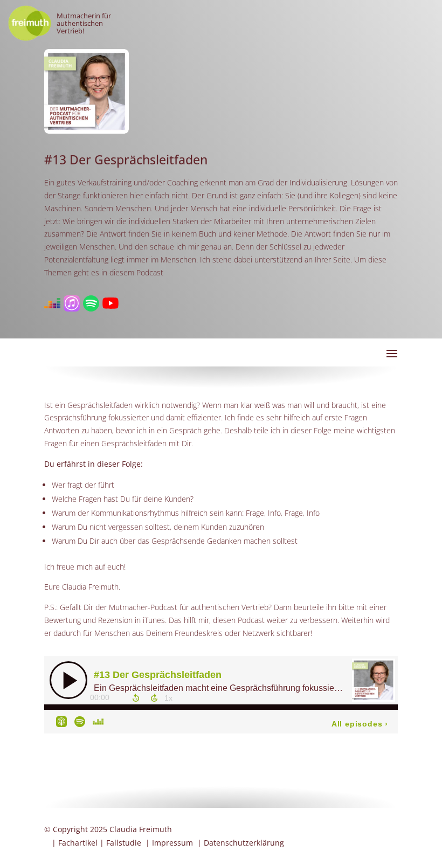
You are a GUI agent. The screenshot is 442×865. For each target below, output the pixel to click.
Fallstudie (123, 843)
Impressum (172, 843)
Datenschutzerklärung (244, 843)
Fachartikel (78, 843)
